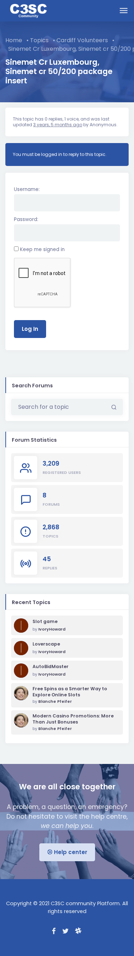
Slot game (45, 621)
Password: (26, 219)
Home (13, 40)
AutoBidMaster (51, 667)
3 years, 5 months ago (57, 125)
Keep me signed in (42, 249)
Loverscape (46, 644)
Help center (70, 852)
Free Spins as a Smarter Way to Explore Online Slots (70, 692)
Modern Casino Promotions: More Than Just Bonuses (73, 719)
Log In (30, 329)
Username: (27, 189)
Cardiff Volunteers (82, 40)
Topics (39, 40)
